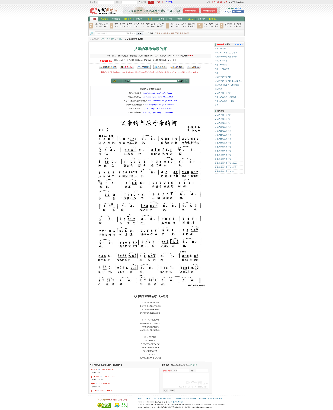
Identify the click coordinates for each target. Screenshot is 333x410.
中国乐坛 (189, 18)
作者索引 (139, 18)
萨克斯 (136, 24)
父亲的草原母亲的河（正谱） (226, 57)
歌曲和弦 (237, 26)
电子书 (150, 18)
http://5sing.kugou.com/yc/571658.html (157, 93)
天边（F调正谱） (222, 65)
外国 (106, 26)
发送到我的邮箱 (108, 67)
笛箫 (116, 26)
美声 (106, 24)
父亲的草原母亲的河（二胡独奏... (228, 81)
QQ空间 (122, 60)
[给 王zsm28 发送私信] (97, 390)
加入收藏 (177, 67)
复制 (169, 60)
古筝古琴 (160, 24)
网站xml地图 (202, 398)
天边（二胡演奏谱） (223, 69)
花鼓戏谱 (191, 24)
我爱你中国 (184, 33)
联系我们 (218, 398)
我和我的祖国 (168, 33)
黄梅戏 (183, 24)
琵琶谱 (136, 26)
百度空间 (147, 60)
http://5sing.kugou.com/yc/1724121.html (158, 112)
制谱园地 (116, 18)
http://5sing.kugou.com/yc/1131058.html (162, 101)
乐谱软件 (160, 18)
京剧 (172, 24)
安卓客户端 (162, 398)
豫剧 (172, 26)
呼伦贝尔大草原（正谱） (225, 101)
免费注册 (160, 2)
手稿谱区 (228, 24)
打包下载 (127, 67)
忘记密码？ (170, 2)
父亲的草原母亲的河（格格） (226, 163)
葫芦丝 (122, 26)
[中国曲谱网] (103, 15)
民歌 (96, 24)
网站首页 (141, 398)
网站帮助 (232, 2)
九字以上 (120, 39)
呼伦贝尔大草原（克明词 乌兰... (228, 53)
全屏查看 (144, 67)
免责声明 (185, 398)
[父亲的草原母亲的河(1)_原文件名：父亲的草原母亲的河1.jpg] (150, 287)
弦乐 (205, 26)
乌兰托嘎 (125, 56)
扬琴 (142, 26)
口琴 (148, 26)
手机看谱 (160, 67)
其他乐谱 (160, 26)
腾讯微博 (139, 60)
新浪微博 (130, 60)
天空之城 (158, 33)
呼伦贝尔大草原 (221, 61)
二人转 (183, 26)
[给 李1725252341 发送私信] (101, 376)
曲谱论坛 (213, 18)
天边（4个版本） (221, 49)
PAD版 (154, 398)
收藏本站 (241, 2)
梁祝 (177, 33)
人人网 (155, 60)
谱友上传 (228, 26)
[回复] (99, 372)
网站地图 (193, 398)
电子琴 (122, 24)
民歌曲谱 (110, 39)
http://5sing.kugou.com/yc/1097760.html (158, 97)
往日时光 (218, 89)
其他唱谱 (191, 26)
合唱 (96, 26)
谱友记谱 (237, 24)
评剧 (177, 26)
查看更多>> (239, 44)
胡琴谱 (129, 26)
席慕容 (114, 56)
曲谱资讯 (201, 18)
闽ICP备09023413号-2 (175, 402)
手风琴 (129, 24)
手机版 (179, 18)
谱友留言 (223, 2)
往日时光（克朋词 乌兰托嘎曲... (228, 85)
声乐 (205, 24)
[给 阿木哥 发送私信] (96, 383)
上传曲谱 (215, 2)
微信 (116, 60)
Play (120, 81)
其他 (216, 26)
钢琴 (116, 24)
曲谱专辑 (127, 18)
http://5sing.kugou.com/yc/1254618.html (157, 109)
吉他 (153, 24)
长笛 (142, 24)
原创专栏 (104, 18)
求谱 (170, 18)
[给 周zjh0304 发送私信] (99, 369)
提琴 (153, 26)
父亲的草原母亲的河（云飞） (226, 171)
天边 (216, 73)
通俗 (101, 24)
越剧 (177, 24)
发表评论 (194, 67)
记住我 (143, 2)
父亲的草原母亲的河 (223, 77)
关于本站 (170, 398)
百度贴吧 (162, 60)
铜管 (148, 24)
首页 (208, 2)
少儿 (101, 26)
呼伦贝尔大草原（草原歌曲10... (227, 97)
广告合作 (178, 398)
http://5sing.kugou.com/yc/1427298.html (160, 105)
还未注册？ (193, 365)
